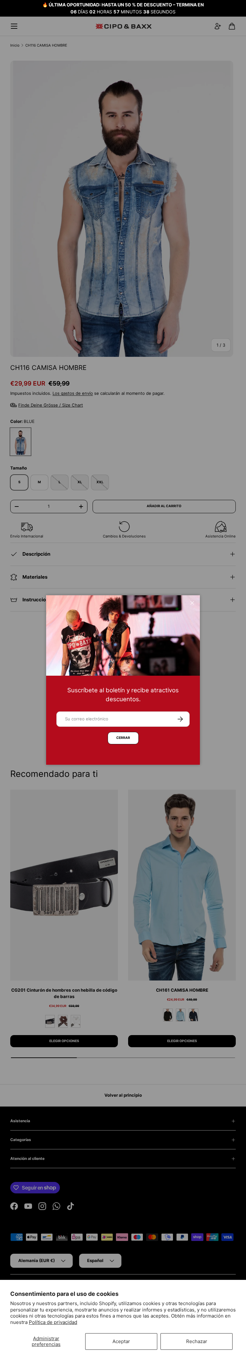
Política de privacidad (53, 1322)
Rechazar (196, 1341)
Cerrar (123, 738)
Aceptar (121, 1341)
